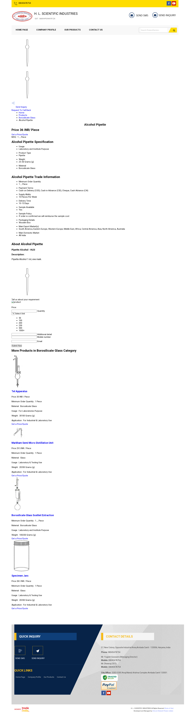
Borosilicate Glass (27, 117)
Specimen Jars (20, 575)
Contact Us (96, 30)
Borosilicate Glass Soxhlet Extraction (33, 515)
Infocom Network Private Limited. (162, 711)
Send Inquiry (21, 107)
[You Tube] (174, 4)
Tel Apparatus (19, 391)
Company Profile (46, 30)
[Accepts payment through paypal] (109, 689)
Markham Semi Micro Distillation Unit (32, 442)
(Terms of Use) (168, 708)
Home (21, 112)
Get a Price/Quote (20, 134)
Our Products (72, 30)
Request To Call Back (21, 110)
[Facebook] (169, 4)
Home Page (22, 30)
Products (23, 115)
